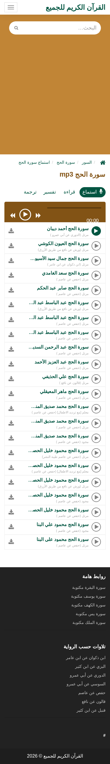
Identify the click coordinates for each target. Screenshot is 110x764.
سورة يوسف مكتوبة (88, 596)
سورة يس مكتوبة (91, 613)
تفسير (49, 192)
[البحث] (16, 28)
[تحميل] (9, 232)
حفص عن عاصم (92, 692)
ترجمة (30, 192)
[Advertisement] (55, 92)
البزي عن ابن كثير (90, 666)
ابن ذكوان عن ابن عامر (86, 657)
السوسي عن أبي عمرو (86, 683)
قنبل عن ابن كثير (91, 710)
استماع (89, 192)
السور (87, 162)
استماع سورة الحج (34, 162)
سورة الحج (66, 162)
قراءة (69, 192)
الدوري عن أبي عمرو (88, 675)
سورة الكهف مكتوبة (88, 604)
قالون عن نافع (94, 701)
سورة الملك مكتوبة (89, 622)
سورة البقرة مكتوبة (89, 587)
